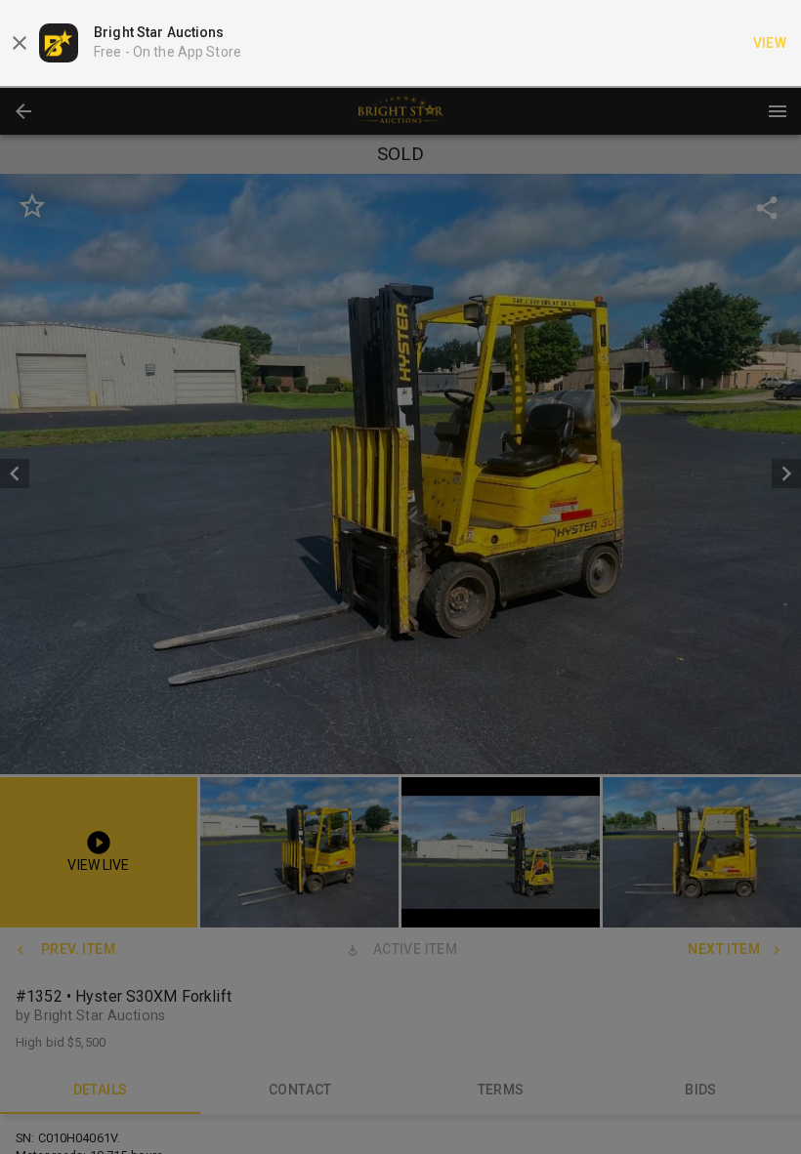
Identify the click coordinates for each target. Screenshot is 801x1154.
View (770, 43)
